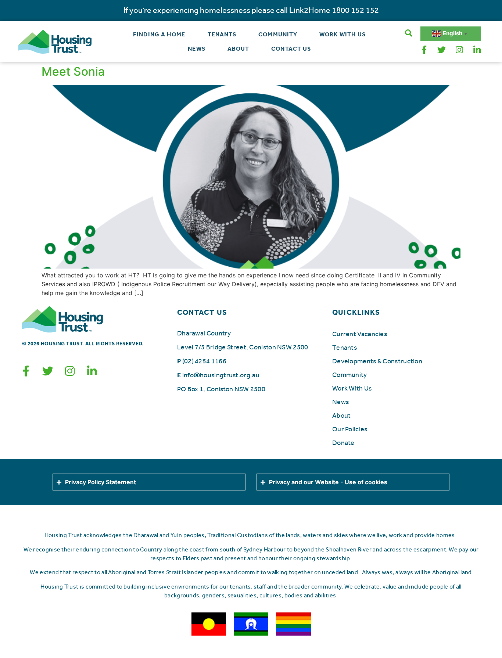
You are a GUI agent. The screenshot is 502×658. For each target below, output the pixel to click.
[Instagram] (459, 50)
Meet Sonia (73, 71)
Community (277, 34)
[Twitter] (441, 50)
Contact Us (291, 48)
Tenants (222, 34)
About (238, 48)
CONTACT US (202, 312)
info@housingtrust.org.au (220, 375)
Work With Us (342, 34)
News (196, 48)
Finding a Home (159, 34)
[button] (408, 33)
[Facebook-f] (424, 50)
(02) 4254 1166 (204, 361)
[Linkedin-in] (477, 50)
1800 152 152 (355, 10)
